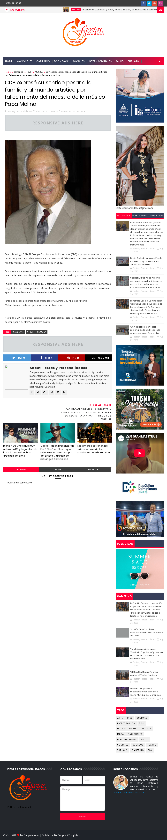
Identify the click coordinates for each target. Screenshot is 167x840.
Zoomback (61, 61)
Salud (120, 61)
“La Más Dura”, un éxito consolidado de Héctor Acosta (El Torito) (146, 632)
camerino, (66, 111)
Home (9, 61)
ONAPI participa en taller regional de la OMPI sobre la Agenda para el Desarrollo (145, 330)
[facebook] (143, 3)
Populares (139, 215)
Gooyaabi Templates (69, 835)
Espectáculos (126, 723)
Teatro (152, 744)
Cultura (142, 718)
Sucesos (138, 744)
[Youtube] (137, 3)
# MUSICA (41, 331)
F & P (142, 723)
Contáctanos (13, 3)
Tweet (21, 358)
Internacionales (100, 61)
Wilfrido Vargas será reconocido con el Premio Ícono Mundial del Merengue (145, 691)
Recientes (123, 215)
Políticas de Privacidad (19, 807)
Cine (129, 718)
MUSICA (146, 728)
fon (150, 750)
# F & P (30, 331)
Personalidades (16, 69)
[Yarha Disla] (160, 835)
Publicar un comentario (19, 482)
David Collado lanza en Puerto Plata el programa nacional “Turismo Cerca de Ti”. (146, 261)
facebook (93, 469)
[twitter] (149, 3)
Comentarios (155, 216)
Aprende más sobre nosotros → (130, 792)
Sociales (79, 61)
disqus (57, 469)
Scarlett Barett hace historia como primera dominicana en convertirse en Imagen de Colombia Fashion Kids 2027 (146, 282)
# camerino (18, 331)
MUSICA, (81, 111)
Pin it (75, 358)
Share (48, 358)
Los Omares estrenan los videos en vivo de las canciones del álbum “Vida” (94, 449)
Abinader (57, 9)
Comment (103, 358)
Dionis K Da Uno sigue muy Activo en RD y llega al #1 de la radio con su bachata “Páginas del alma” (20, 450)
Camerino (43, 61)
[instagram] (160, 3)
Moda (120, 734)
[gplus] (154, 3)
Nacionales (24, 61)
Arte (120, 718)
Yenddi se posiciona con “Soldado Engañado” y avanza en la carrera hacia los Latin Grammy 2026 (146, 653)
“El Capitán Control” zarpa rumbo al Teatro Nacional (144, 673)
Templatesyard (31, 835)
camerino (138, 750)
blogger (21, 469)
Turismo (133, 61)
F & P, (74, 111)
